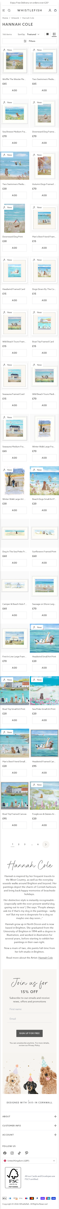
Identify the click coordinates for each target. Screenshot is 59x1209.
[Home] (29, 10)
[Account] (50, 10)
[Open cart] (55, 10)
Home (5, 17)
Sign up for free (29, 1033)
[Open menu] (3, 10)
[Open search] (9, 10)
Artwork (15, 17)
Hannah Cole (28, 17)
